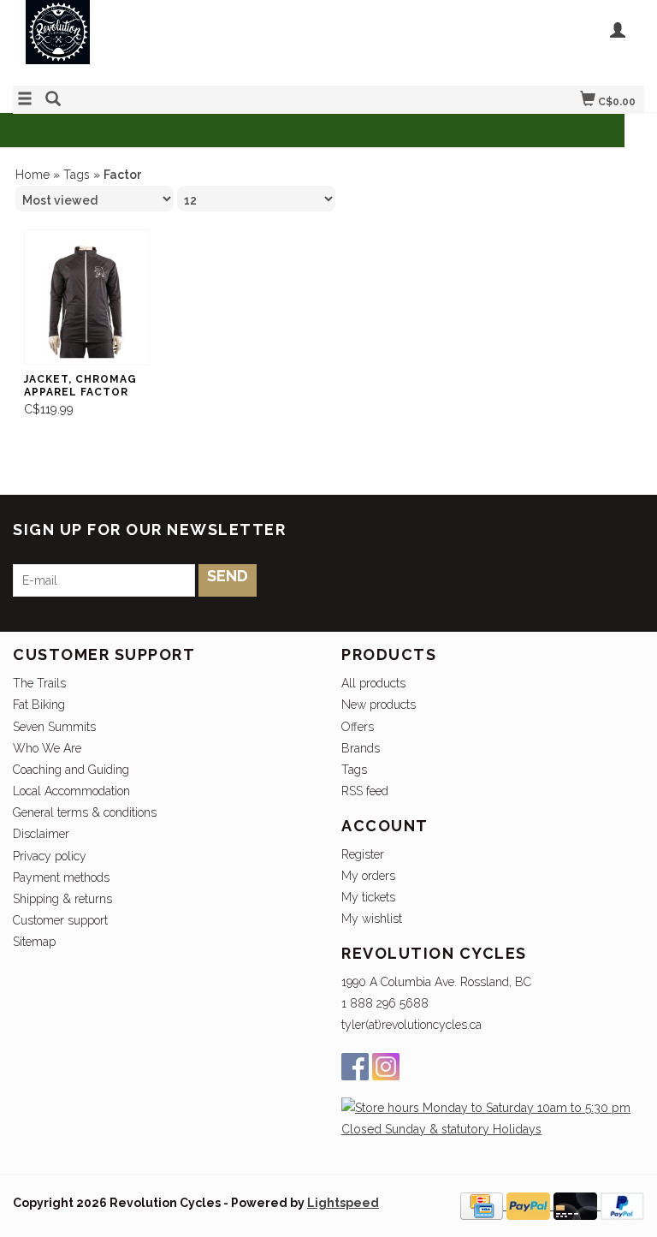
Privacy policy (49, 856)
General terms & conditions (85, 812)
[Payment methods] (483, 1205)
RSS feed (364, 791)
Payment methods (61, 877)
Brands (360, 748)
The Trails (39, 683)
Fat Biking (39, 704)
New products (378, 704)
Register (362, 854)
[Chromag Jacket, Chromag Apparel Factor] (86, 297)
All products (373, 683)
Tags (76, 174)
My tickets (368, 897)
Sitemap (34, 942)
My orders (368, 876)
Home (32, 174)
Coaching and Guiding (71, 769)
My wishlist (371, 918)
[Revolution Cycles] (171, 40)
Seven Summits (54, 727)
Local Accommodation (71, 791)
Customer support (60, 920)
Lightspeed (343, 1203)
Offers (357, 727)
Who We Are (47, 748)
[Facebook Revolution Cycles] (355, 1066)
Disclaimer (41, 834)
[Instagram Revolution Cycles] (386, 1066)
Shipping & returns (62, 899)
